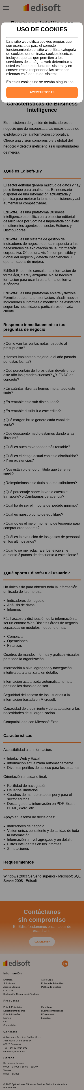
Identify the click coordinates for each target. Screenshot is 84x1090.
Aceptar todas (42, 92)
